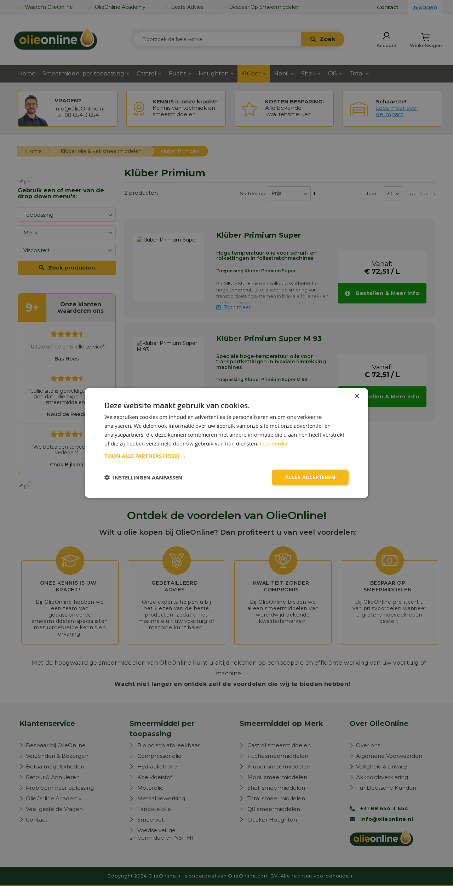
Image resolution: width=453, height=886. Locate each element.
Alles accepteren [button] (310, 477)
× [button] (356, 396)
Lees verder (274, 443)
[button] (226, 456)
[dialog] (226, 443)
